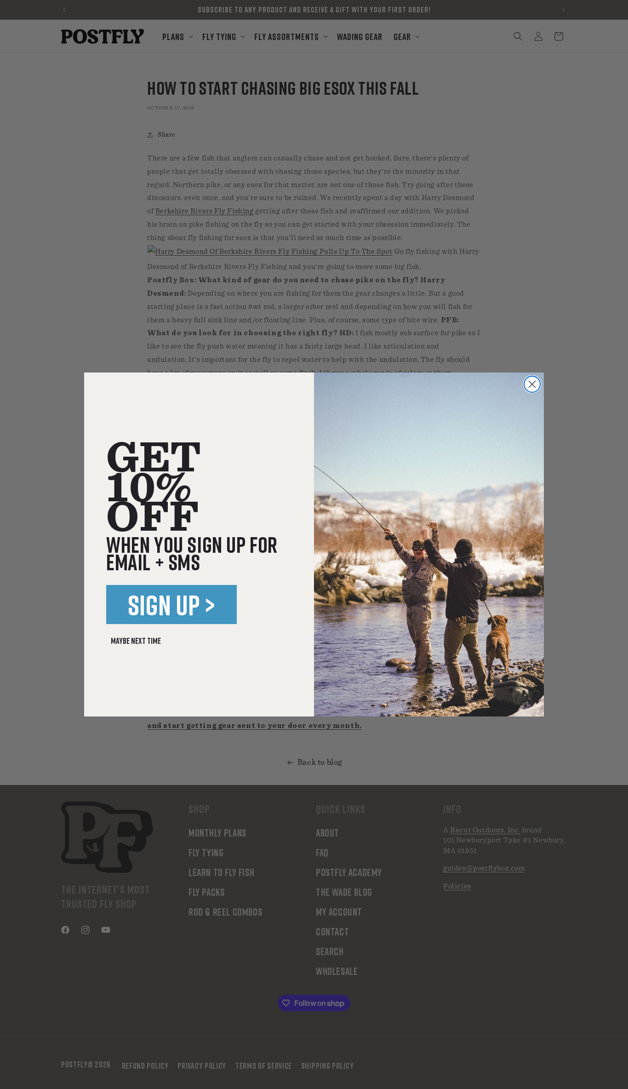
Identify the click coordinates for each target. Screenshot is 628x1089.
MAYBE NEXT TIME (136, 641)
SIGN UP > (172, 604)
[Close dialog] (532, 384)
